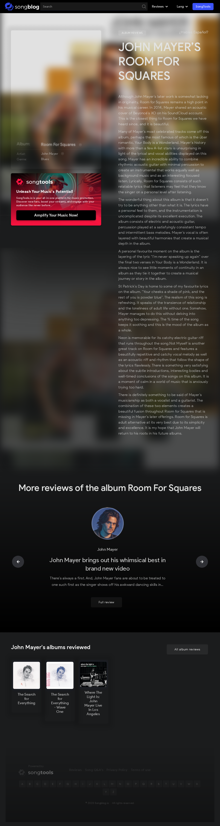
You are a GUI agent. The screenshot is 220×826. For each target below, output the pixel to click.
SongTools (203, 6)
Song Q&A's (94, 770)
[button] (160, 6)
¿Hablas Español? (193, 32)
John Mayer (49, 154)
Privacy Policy (117, 770)
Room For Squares (58, 144)
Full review (106, 602)
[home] (22, 6)
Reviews (75, 770)
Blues (45, 159)
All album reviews (187, 649)
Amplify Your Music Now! (56, 215)
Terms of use (141, 770)
